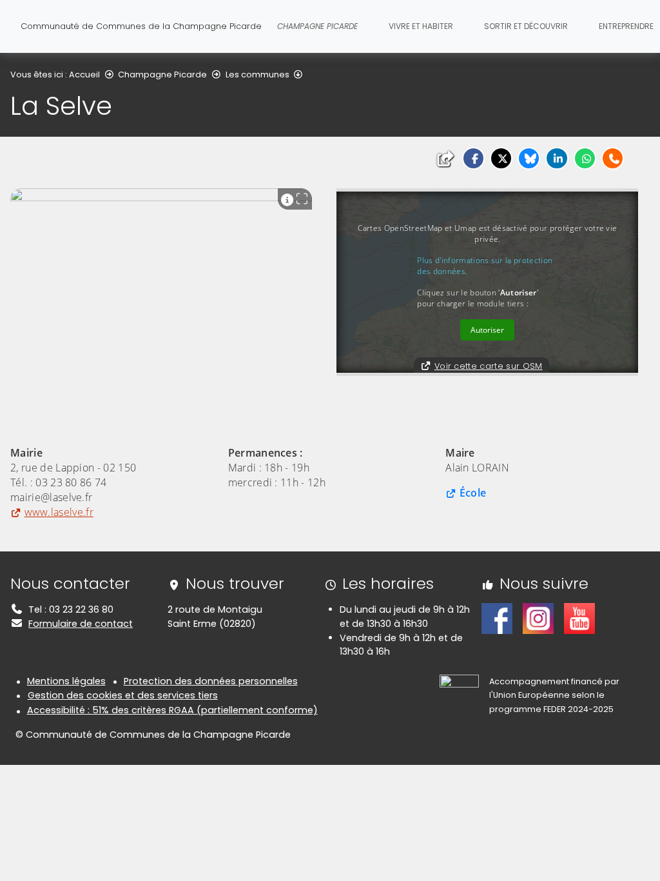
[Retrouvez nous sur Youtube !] (579, 617)
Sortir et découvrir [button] (526, 26)
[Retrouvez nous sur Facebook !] (496, 617)
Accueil (84, 74)
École (473, 493)
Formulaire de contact (80, 623)
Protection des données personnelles (211, 681)
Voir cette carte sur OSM (488, 366)
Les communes (257, 74)
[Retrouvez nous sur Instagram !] (538, 617)
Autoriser (487, 329)
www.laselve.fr (58, 512)
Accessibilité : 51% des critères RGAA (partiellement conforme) (172, 710)
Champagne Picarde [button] (317, 26)
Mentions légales (66, 681)
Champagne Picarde (162, 74)
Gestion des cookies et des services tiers (123, 695)
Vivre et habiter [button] (421, 26)
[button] (473, 158)
